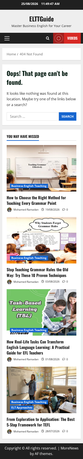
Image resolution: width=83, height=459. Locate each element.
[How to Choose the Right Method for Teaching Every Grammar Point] (41, 168)
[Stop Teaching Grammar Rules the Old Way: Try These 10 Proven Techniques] (41, 240)
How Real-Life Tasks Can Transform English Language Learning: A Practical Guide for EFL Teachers (38, 347)
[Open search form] (47, 38)
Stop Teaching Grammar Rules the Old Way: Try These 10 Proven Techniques (37, 272)
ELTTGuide (41, 18)
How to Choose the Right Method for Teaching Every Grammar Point (36, 200)
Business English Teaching (29, 186)
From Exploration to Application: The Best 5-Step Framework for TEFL (41, 422)
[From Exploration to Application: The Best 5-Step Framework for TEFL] (41, 390)
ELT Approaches (21, 407)
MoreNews (70, 448)
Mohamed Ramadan (26, 209)
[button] (7, 38)
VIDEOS (72, 38)
